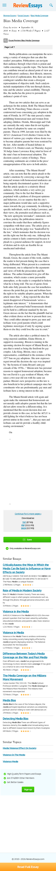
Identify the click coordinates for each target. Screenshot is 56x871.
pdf (23, 525)
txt (24, 522)
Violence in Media (13, 632)
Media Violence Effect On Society (19, 748)
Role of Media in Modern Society (22, 590)
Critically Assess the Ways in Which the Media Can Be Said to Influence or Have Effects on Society (26, 568)
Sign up (28, 789)
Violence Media (10, 761)
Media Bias (9, 700)
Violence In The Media (14, 754)
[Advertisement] (28, 471)
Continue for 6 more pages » (28, 513)
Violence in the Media (16, 611)
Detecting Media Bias (15, 718)
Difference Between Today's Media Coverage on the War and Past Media (25, 655)
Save (29, 539)
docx (23, 528)
